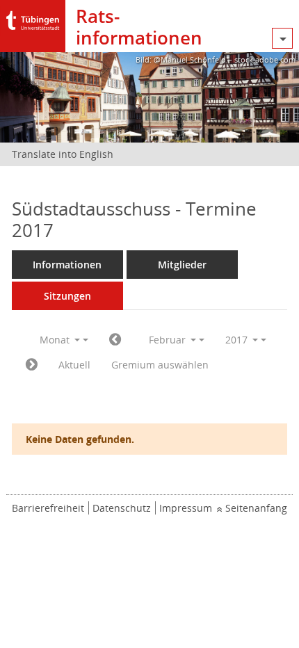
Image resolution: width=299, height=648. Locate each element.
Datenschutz (121, 508)
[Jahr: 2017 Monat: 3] (31, 365)
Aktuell (74, 364)
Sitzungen (67, 295)
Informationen (67, 264)
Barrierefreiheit (48, 508)
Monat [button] (56, 339)
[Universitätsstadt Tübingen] (32, 17)
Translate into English (62, 154)
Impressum (185, 508)
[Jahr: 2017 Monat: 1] (115, 340)
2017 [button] (237, 339)
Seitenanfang (256, 508)
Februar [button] (168, 339)
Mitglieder (182, 264)
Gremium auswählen (160, 364)
